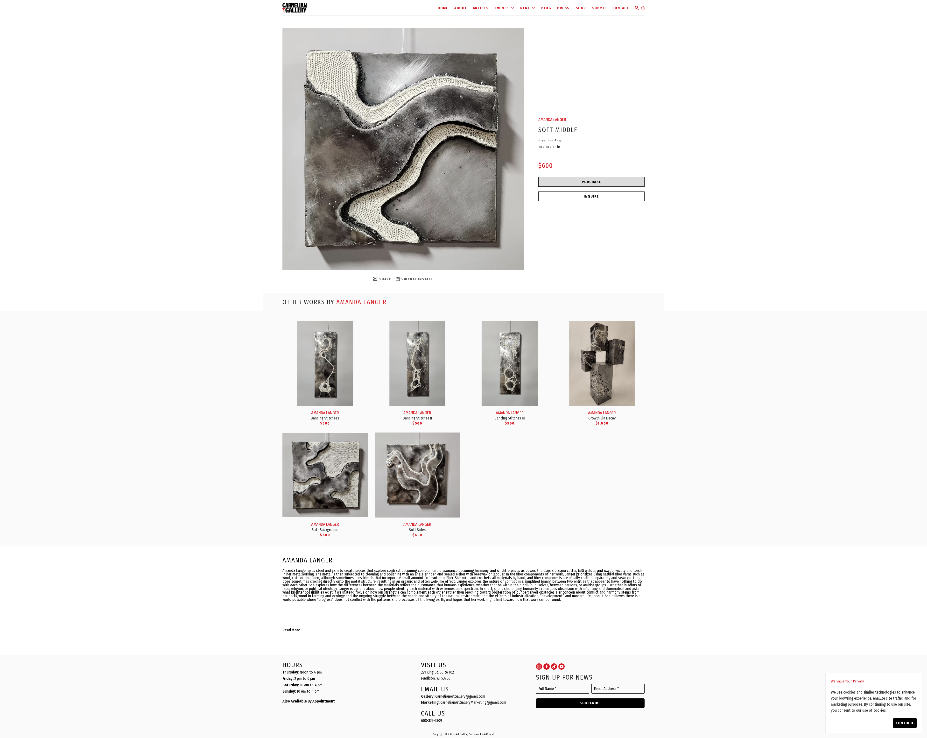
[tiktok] (554, 666)
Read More (291, 630)
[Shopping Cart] (643, 8)
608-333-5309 (431, 720)
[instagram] (539, 666)
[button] (504, 8)
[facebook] (546, 666)
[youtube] (561, 666)
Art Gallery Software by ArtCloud (475, 734)
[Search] (637, 8)
